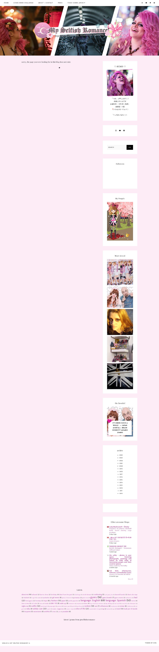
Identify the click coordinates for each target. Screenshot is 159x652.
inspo (45, 601)
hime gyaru (29, 601)
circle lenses (87, 594)
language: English (90, 600)
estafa (39, 597)
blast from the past (65, 594)
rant (96, 606)
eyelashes (46, 597)
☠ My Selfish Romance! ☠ (19, 643)
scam (48, 609)
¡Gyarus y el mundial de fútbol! (119, 574)
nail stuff (117, 603)
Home (6, 3)
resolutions (114, 606)
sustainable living (94, 609)
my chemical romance (97, 603)
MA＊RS (54, 603)
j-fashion (53, 601)
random (87, 606)
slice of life (80, 609)
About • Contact (45, 3)
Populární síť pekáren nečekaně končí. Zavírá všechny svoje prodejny (120, 530)
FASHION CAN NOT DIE (117, 546)
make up (63, 603)
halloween (129, 597)
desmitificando (120, 594)
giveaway (76, 597)
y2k (60, 611)
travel (119, 609)
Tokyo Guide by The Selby (118, 565)
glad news (85, 597)
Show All (130, 579)
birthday (54, 594)
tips (113, 609)
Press (60, 3)
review (121, 606)
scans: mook (70, 609)
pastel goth (44, 606)
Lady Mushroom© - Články (119, 527)
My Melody (109, 603)
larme (133, 601)
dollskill (26, 597)
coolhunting (98, 594)
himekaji (38, 601)
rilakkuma (130, 606)
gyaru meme (119, 597)
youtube (65, 611)
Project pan (66, 606)
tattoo (108, 609)
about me (25, 594)
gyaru (93, 597)
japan (63, 601)
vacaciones (37, 611)
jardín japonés (73, 601)
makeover (72, 603)
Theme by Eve (151, 643)
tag (103, 609)
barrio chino (44, 594)
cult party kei (109, 594)
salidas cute (38, 609)
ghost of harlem (66, 597)
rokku (28, 609)
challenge (77, 594)
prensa (59, 606)
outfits (33, 606)
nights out (25, 606)
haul (135, 597)
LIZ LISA (34, 603)
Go (130, 147)
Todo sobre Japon (75, 3)
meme (85, 603)
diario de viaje (132, 594)
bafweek (34, 594)
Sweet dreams (114, 541)
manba (79, 603)
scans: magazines (58, 609)
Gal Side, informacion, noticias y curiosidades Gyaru (120, 571)
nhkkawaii (132, 603)
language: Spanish (116, 600)
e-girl (33, 597)
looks (46, 603)
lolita (41, 603)
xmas (54, 611)
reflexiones (104, 606)
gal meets (55, 597)
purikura (79, 606)
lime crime (25, 603)
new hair (124, 603)
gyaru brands (107, 597)
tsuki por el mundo (130, 609)
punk (73, 606)
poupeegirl (52, 606)
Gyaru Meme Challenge (23, 3)
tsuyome (28, 611)
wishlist (47, 611)
